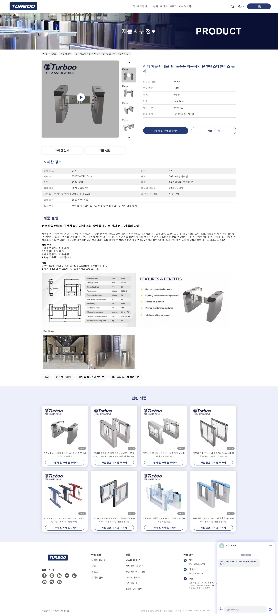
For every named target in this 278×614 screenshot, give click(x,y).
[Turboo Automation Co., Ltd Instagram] (51, 575)
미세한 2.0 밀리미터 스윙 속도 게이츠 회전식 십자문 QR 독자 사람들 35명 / (64, 520)
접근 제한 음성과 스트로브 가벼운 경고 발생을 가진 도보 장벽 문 (164, 454)
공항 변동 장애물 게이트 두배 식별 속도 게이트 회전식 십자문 (163, 520)
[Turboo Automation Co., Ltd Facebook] (44, 575)
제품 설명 (104, 150)
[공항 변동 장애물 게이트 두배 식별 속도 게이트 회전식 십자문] (163, 493)
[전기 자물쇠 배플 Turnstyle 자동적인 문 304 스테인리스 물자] (80, 99)
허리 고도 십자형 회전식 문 (125, 377)
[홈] (58, 561)
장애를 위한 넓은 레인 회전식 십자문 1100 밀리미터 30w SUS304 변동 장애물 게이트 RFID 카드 (114, 455)
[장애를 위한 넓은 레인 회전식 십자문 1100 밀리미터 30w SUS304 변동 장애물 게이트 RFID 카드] (114, 428)
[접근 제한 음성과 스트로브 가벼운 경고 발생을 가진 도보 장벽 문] (163, 428)
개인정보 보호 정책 (50, 610)
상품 (155, 6)
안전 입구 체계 (63, 377)
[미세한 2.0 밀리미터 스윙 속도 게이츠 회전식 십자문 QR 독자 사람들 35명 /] (64, 493)
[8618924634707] (44, 582)
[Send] (270, 609)
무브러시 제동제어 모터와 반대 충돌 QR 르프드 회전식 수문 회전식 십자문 (213, 520)
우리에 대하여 (144, 6)
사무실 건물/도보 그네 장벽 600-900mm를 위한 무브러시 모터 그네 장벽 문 (213, 454)
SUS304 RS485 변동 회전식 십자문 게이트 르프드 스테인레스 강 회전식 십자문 (114, 520)
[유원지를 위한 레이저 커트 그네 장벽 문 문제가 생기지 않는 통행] (64, 428)
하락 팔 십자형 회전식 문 (91, 377)
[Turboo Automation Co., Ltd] (23, 6)
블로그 (173, 6)
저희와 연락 (185, 6)
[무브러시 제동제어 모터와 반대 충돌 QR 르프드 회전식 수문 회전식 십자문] (213, 493)
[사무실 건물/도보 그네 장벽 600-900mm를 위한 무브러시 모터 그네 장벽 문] (213, 428)
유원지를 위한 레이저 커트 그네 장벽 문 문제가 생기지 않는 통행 (64, 454)
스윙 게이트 (65, 53)
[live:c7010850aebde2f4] (59, 582)
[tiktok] (74, 575)
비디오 (163, 6)
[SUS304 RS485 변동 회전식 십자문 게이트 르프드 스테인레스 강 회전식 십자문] (114, 493)
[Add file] (221, 609)
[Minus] (270, 545)
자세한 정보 (62, 150)
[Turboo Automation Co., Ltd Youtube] (67, 575)
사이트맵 (65, 610)
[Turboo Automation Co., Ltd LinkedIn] (59, 575)
